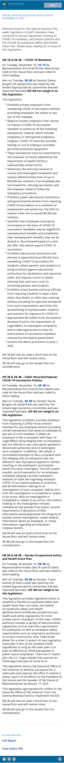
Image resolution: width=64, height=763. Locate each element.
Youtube (4, 759)
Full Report (9, 740)
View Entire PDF (12, 748)
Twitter (9, 759)
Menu (53, 5)
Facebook (14, 759)
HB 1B (42, 65)
